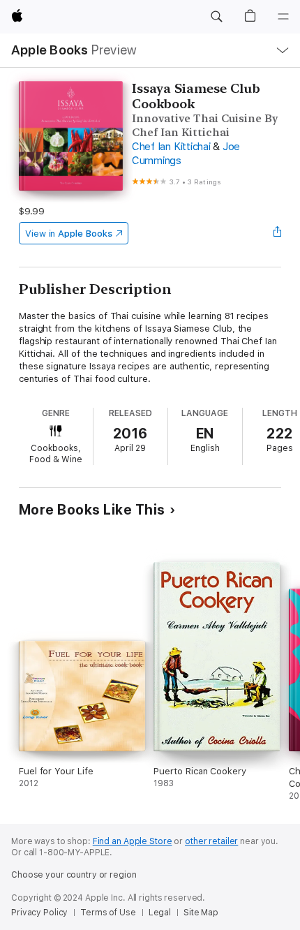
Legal (160, 912)
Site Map (200, 912)
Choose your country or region (74, 875)
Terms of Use (108, 912)
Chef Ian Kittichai (171, 146)
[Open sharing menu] (277, 233)
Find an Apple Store (132, 841)
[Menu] (283, 17)
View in (68, 233)
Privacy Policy (39, 912)
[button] (216, 17)
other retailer (211, 841)
